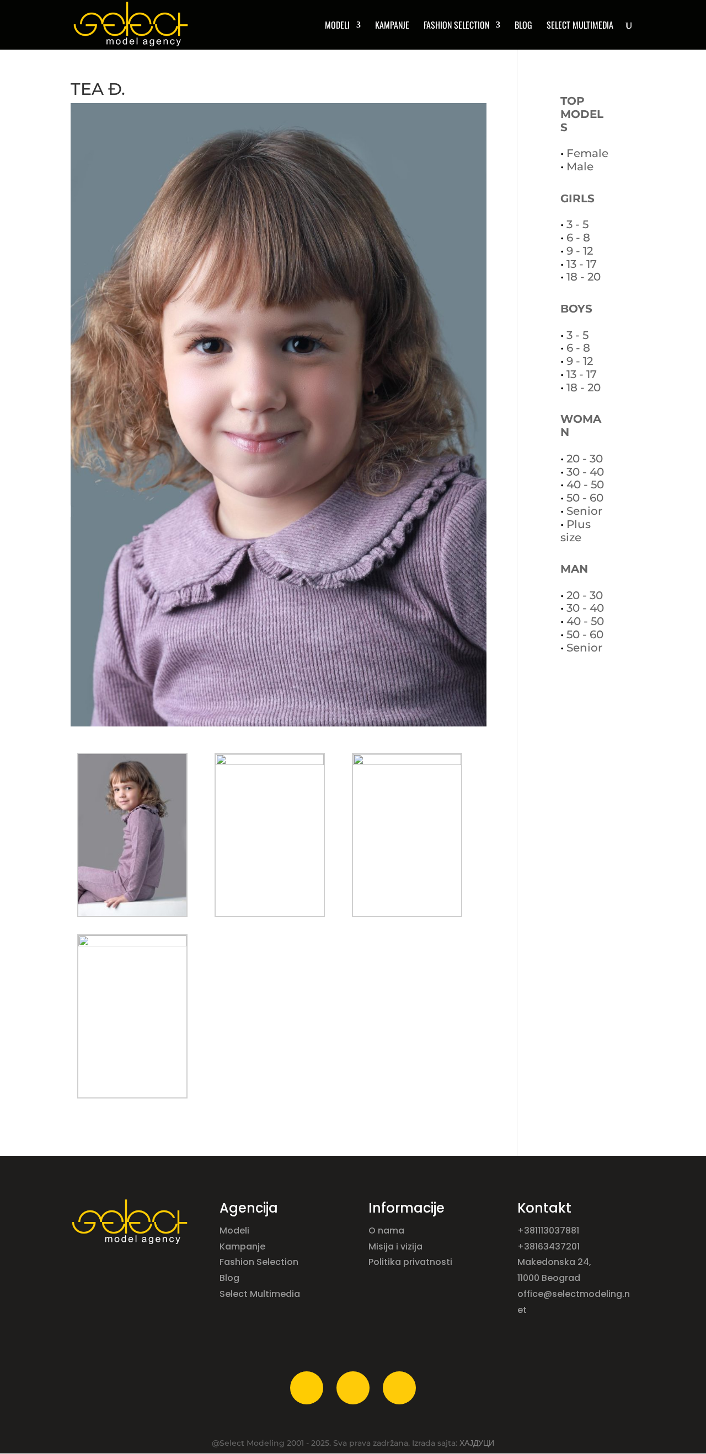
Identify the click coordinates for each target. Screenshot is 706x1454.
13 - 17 (581, 264)
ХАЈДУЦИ (476, 1443)
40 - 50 (585, 484)
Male (579, 166)
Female (587, 153)
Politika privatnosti (410, 1262)
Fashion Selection (456, 26)
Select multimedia (580, 26)
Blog (523, 26)
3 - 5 (577, 224)
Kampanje (392, 26)
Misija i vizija (396, 1246)
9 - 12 (579, 250)
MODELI (337, 26)
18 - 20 (583, 276)
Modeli (236, 1230)
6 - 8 (578, 237)
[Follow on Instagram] (353, 1387)
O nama (387, 1230)
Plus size (575, 531)
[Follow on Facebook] (306, 1387)
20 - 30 (584, 458)
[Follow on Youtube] (399, 1387)
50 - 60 (584, 497)
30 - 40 (585, 471)
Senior (584, 511)
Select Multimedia (260, 1294)
